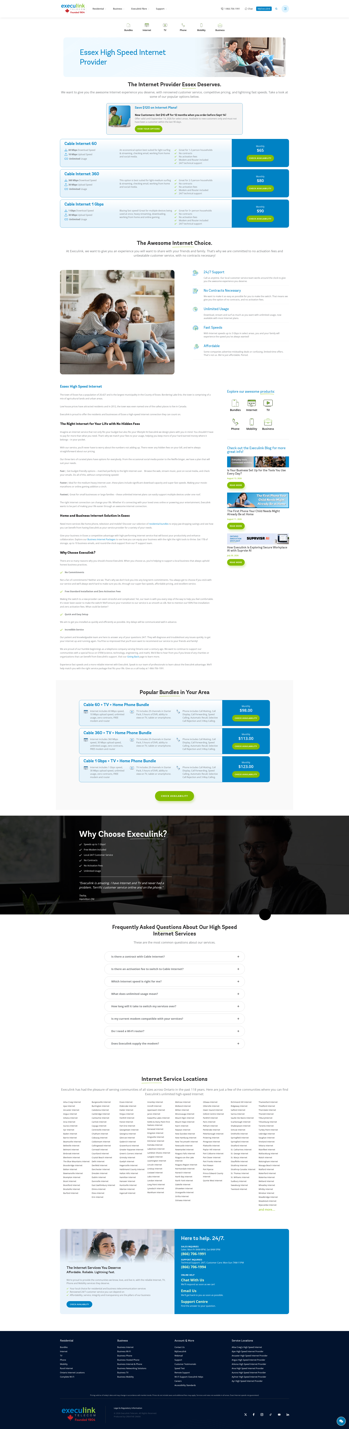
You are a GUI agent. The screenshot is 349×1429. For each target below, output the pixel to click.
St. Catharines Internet (241, 1149)
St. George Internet (239, 1153)
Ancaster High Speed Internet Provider (249, 1355)
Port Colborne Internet (213, 1153)
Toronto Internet (266, 1126)
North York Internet (184, 1180)
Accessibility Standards (185, 1385)
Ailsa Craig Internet (72, 1102)
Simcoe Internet (238, 1129)
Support (160, 8)
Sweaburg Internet (239, 1185)
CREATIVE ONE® (133, 1416)
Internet (63, 1351)
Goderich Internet (128, 1141)
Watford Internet (266, 1169)
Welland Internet (266, 1181)
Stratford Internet (239, 1145)
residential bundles (159, 523)
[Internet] (147, 27)
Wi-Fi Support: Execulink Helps (188, 1376)
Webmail (178, 1355)
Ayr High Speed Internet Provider (247, 1381)
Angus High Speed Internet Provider (248, 1359)
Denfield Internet (99, 1165)
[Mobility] (201, 27)
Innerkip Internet (155, 1102)
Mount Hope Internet (184, 1122)
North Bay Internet (183, 1176)
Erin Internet (97, 1197)
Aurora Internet (70, 1126)
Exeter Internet (126, 1110)
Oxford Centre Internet (213, 1114)
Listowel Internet (155, 1172)
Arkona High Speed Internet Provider (249, 1364)
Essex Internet (126, 1102)
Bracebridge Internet (72, 1165)
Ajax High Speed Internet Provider (247, 1351)
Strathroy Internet (239, 1165)
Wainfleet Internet (267, 1149)
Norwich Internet (183, 1172)
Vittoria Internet (266, 1145)
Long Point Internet (156, 1184)
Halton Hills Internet (129, 1173)
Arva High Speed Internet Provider (248, 1368)
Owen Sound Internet (213, 1110)
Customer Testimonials (185, 1364)
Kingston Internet (155, 1133)
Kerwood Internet (155, 1129)
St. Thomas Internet (240, 1173)
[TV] (165, 27)
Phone (63, 1359)
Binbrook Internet (71, 1153)
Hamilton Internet (128, 1177)
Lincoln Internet (154, 1164)
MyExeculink (264, 8)
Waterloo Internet (267, 1177)
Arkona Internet (70, 1118)
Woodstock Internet (267, 1201)
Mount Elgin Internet (184, 1118)
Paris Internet (209, 1122)
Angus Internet (70, 1114)
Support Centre (194, 1301)
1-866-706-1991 (232, 8)
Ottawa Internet (210, 1102)
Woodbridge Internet (268, 1197)
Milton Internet (182, 1110)
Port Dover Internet (211, 1157)
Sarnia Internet (238, 1114)
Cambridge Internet (101, 1114)
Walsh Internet (265, 1157)
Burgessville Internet (101, 1102)
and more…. (267, 1209)
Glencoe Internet (127, 1137)
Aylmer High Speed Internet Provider (249, 1376)
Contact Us (179, 1347)
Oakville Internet (182, 1184)
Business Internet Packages (101, 539)
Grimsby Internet (127, 1157)
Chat (250, 8)
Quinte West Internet (212, 1180)
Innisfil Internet (154, 1106)
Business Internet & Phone (129, 1364)
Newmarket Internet (184, 1149)
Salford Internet (238, 1110)
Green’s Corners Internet (131, 1153)
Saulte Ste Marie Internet (242, 1118)
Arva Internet (69, 1122)
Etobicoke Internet (128, 1106)
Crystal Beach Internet (102, 1157)
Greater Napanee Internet (131, 1149)
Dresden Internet (99, 1173)
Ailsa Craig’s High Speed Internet (247, 1347)
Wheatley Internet (267, 1185)
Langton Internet (155, 1156)
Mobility (64, 1364)
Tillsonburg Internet (268, 1122)
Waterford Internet (267, 1173)
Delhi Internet (98, 1161)
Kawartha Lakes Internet (158, 1118)
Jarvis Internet (153, 1114)
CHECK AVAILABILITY (79, 1304)
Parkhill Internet (210, 1118)
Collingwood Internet (101, 1145)
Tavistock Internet (239, 1189)
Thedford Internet (267, 1106)
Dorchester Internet (101, 1169)
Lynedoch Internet (155, 1188)
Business (117, 8)
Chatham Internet (100, 1133)
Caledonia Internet (100, 1110)
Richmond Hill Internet (241, 1102)
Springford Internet (240, 1141)
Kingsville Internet (155, 1137)
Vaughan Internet (267, 1137)
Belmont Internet (71, 1149)
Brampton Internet (71, 1177)
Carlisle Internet (99, 1122)
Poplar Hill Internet (211, 1149)
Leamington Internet (156, 1160)
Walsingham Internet (268, 1161)
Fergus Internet (127, 1114)
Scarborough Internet (240, 1122)
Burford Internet (70, 1193)
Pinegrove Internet (211, 1141)
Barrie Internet (70, 1137)
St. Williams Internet (240, 1177)
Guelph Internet (127, 1161)
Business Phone (124, 1355)
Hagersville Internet (129, 1165)
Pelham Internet (210, 1126)
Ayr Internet (68, 1129)
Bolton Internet (70, 1169)
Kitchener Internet (155, 1141)
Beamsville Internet (72, 1141)
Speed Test (179, 1368)
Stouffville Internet (239, 1161)
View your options (148, 128)
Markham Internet (155, 1192)
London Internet (154, 1180)
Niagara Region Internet (186, 1164)
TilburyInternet (265, 1118)
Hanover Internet (127, 1181)
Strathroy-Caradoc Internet (243, 1169)
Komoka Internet (155, 1145)
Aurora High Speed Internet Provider (249, 1372)
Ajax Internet (69, 1106)
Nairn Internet (181, 1126)
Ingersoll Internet (127, 1193)
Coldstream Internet (101, 1141)
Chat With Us (192, 1280)
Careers (178, 1381)
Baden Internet (70, 1133)
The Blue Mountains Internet (76, 1161)
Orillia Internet (182, 1196)
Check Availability (260, 158)
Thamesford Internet (268, 1102)
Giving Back (133, 656)
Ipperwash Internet (156, 1110)
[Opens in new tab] (245, 1414)
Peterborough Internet (213, 1133)
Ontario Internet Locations (72, 1372)
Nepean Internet (182, 1129)
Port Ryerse (208, 1169)
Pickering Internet (211, 1137)
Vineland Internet (267, 1141)
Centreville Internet (100, 1129)
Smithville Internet (239, 1133)
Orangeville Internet (184, 1192)
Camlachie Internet (100, 1118)
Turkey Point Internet (268, 1129)
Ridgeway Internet (239, 1106)
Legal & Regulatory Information (128, 1408)
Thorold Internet (266, 1114)
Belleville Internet (71, 1145)
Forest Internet (126, 1122)
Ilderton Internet (127, 1189)
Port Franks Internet (212, 1161)
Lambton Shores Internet (158, 1153)
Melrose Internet (182, 1102)
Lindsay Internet (154, 1168)
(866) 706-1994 (193, 1266)
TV (61, 1355)
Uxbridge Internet (267, 1133)
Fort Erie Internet (127, 1126)
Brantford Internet (71, 1185)
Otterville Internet (211, 1106)
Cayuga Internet (99, 1126)
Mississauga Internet (184, 1114)
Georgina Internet (128, 1133)
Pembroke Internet (211, 1129)
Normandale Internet (185, 1168)
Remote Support (182, 1372)
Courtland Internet (100, 1153)
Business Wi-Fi (124, 1351)
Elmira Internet (99, 1189)
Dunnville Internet (100, 1181)
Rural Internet (66, 1368)
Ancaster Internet (71, 1110)
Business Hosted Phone (128, 1359)
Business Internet (125, 1347)
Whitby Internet (266, 1189)
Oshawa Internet (182, 1200)
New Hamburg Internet (185, 1137)
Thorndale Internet (267, 1110)
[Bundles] (128, 27)
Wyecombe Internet (267, 1205)
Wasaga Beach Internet (269, 1165)
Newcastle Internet (183, 1145)
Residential (98, 8)
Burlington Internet (100, 1106)
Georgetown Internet (129, 1129)
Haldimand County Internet (132, 1169)
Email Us (188, 1290)
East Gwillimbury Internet (103, 1185)
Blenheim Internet (71, 1157)
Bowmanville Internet (73, 1173)
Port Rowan (208, 1165)
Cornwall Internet (100, 1149)
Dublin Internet (99, 1177)
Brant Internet (69, 1181)
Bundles (64, 1347)
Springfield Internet (240, 1137)
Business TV (122, 1372)
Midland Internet (183, 1106)
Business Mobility (125, 1376)
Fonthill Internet (127, 1118)
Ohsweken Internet (184, 1188)
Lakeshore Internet (156, 1149)
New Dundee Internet (185, 1133)
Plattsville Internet (211, 1145)
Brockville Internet (71, 1189)
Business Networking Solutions (131, 1368)
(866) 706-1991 (193, 1253)
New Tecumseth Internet (186, 1141)
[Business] (220, 27)
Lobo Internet (153, 1176)
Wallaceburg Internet (268, 1153)
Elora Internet (98, 1193)
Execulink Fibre (139, 8)
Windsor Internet (266, 1193)
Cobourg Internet (99, 1137)
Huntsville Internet (128, 1185)
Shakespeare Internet (240, 1126)
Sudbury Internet (238, 1181)
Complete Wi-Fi (67, 1376)
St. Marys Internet (239, 1157)
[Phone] (183, 27)
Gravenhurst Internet (129, 1145)
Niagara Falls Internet (185, 1153)
